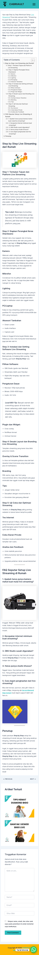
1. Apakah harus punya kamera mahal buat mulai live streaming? (20, 120)
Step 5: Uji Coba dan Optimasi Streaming (18, 105)
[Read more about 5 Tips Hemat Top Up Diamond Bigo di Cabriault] (19, 806)
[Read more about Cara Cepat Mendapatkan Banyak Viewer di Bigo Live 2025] (19, 831)
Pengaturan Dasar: (16, 89)
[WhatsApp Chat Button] (33, 949)
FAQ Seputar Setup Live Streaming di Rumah (18, 115)
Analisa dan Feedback (17, 112)
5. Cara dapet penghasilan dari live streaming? (20, 133)
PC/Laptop (14, 79)
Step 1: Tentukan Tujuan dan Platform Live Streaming (20, 66)
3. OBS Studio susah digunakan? (19, 127)
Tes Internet (14, 108)
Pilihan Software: (16, 88)
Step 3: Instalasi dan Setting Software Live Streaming (20, 85)
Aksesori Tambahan (17, 81)
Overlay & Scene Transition (18, 98)
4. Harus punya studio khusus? (18, 129)
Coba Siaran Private (16, 110)
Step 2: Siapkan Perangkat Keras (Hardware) (18, 71)
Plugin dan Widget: (16, 91)
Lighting (13, 78)
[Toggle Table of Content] (31, 60)
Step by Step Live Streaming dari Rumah (19, 63)
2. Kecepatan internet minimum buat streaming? (20, 124)
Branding (13, 100)
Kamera (13, 74)
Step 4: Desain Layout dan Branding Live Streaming (21, 95)
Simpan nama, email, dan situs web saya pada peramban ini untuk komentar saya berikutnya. (19, 923)
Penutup (8, 136)
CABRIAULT (16, 4)
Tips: (12, 102)
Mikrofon (13, 76)
